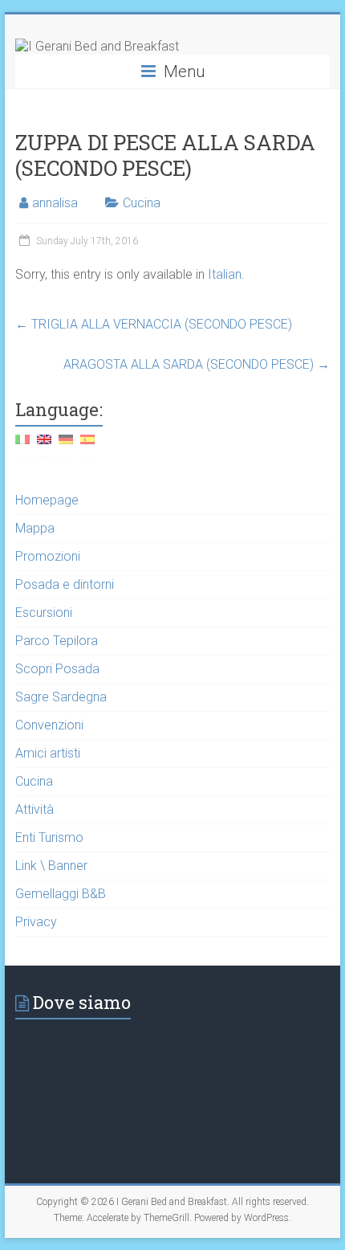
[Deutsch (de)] (66, 445)
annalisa (55, 202)
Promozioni (47, 556)
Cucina (141, 202)
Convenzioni (49, 725)
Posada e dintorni (64, 584)
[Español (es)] (87, 445)
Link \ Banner (51, 865)
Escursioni (43, 612)
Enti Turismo (49, 837)
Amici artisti (47, 753)
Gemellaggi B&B (60, 893)
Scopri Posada (57, 668)
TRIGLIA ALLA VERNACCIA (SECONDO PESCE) (153, 324)
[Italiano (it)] (22, 445)
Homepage (47, 500)
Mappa (35, 528)
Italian (225, 274)
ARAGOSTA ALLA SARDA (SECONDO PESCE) (196, 364)
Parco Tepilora (56, 640)
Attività (34, 809)
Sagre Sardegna (61, 697)
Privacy (36, 921)
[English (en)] (44, 445)
